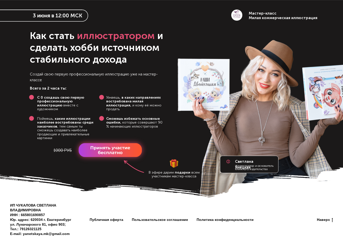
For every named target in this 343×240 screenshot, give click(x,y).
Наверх (323, 220)
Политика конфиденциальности (225, 220)
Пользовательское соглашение (160, 220)
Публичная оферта (106, 220)
